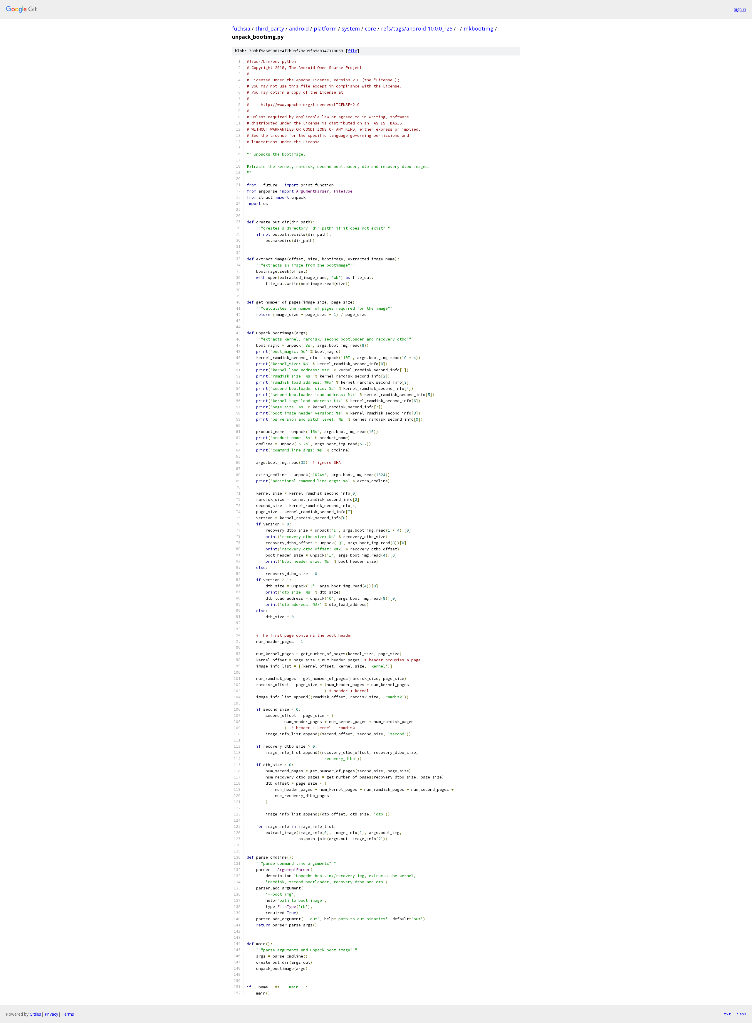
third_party (269, 28)
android (299, 28)
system (351, 28)
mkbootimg (479, 28)
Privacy (51, 1014)
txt (727, 1014)
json (741, 1014)
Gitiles (35, 1014)
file (352, 50)
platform (325, 28)
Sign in (740, 9)
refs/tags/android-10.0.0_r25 (416, 28)
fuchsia (241, 28)
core (370, 28)
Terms (68, 1014)
